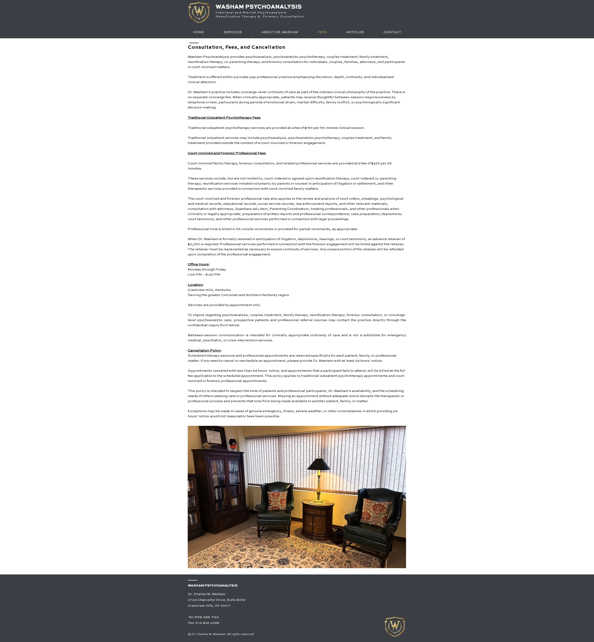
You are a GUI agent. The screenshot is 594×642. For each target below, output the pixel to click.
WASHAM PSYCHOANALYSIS (259, 7)
